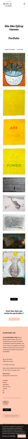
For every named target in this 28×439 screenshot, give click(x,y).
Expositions (6, 384)
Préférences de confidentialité (8, 436)
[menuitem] (10, 49)
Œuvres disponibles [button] (10, 49)
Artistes (5, 382)
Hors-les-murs (6, 386)
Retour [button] (14, 299)
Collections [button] (20, 49)
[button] (24, 4)
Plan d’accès (6, 373)
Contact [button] (7, 409)
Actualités (5, 380)
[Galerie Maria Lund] (7, 4)
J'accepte (22, 436)
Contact (5, 388)
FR (3, 390)
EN (3, 392)
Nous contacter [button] (14, 319)
